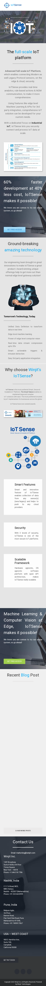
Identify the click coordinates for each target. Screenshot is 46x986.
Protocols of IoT (12, 811)
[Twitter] (23, 971)
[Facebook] (16, 971)
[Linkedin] (29, 971)
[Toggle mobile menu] (41, 3)
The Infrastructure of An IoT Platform (22, 762)
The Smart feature (27, 392)
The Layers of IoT (12, 716)
